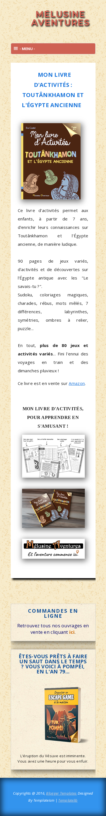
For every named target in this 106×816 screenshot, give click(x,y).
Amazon (77, 383)
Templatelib (67, 800)
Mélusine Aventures (60, 18)
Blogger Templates (61, 793)
